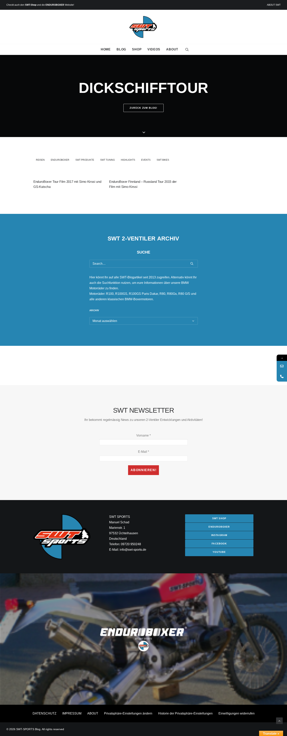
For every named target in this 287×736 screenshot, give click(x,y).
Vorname (143, 435)
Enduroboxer (60, 160)
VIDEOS (153, 49)
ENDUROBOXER (54, 5)
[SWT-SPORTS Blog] (143, 27)
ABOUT (172, 49)
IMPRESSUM (71, 713)
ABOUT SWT (274, 5)
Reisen (40, 160)
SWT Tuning (107, 160)
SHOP (137, 49)
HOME (106, 49)
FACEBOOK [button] (219, 543)
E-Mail (143, 451)
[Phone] (282, 376)
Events (146, 160)
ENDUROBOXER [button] (219, 526)
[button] (187, 49)
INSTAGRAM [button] (219, 535)
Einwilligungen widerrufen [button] (236, 713)
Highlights (128, 160)
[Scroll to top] (279, 720)
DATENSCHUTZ (44, 713)
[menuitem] (274, 5)
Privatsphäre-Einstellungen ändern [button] (128, 713)
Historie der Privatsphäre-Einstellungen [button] (185, 713)
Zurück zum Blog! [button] (143, 108)
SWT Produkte (84, 160)
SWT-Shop (30, 5)
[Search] (143, 264)
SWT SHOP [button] (219, 518)
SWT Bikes (163, 160)
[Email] (282, 366)
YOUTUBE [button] (219, 552)
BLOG (121, 49)
